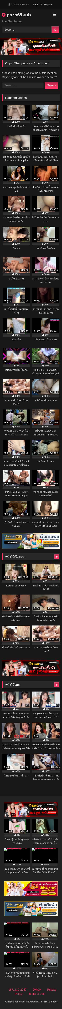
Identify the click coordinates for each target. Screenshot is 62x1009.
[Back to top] (51, 998)
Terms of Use (37, 993)
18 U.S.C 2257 (17, 989)
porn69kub (18, 15)
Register (48, 4)
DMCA (37, 989)
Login (36, 4)
